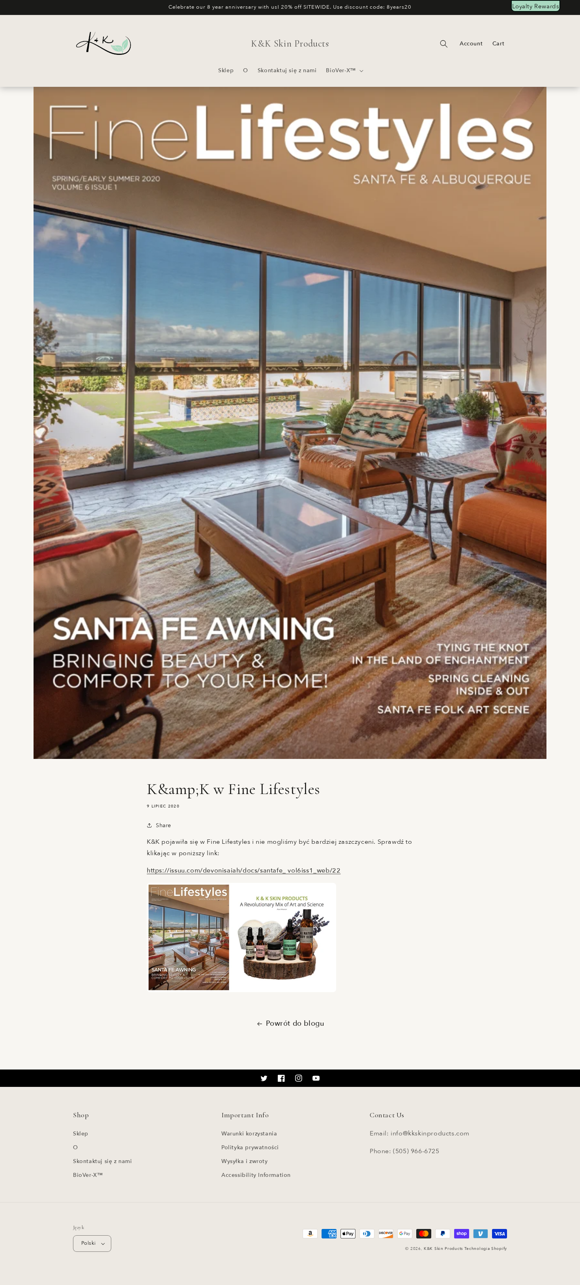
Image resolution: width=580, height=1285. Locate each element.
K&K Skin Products (443, 1248)
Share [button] (163, 825)
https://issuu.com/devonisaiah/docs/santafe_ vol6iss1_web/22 (244, 870)
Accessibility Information (256, 1175)
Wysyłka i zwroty (244, 1161)
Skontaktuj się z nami (102, 1161)
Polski (88, 1243)
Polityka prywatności (250, 1147)
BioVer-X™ (88, 1175)
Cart (498, 43)
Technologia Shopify (485, 1248)
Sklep (80, 1133)
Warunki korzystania (249, 1133)
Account (471, 43)
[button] (343, 70)
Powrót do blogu (295, 1023)
